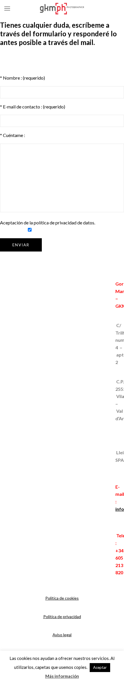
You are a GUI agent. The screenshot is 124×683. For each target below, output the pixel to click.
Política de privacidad (62, 616)
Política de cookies (62, 598)
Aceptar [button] (100, 667)
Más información (62, 676)
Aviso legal (62, 634)
